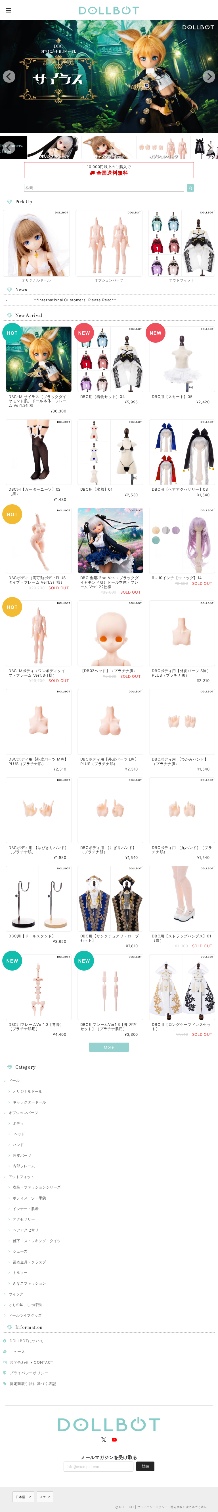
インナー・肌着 (26, 1208)
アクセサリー (24, 1219)
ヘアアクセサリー (27, 1230)
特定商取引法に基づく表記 (33, 1383)
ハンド (18, 1144)
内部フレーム (24, 1166)
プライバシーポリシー (29, 1373)
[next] (209, 76)
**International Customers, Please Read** (75, 300)
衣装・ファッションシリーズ (37, 1187)
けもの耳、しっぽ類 (25, 1304)
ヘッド (19, 1134)
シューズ (20, 1251)
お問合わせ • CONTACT (31, 1362)
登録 (145, 1466)
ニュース (17, 1351)
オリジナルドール (27, 1091)
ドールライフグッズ (25, 1315)
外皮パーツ (22, 1155)
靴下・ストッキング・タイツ (37, 1240)
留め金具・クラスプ (29, 1262)
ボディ (18, 1123)
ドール (14, 1080)
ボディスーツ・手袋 (29, 1198)
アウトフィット (21, 1176)
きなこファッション (29, 1283)
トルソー (20, 1272)
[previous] (9, 76)
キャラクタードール (29, 1102)
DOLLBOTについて (26, 1341)
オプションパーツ (23, 1112)
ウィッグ (16, 1294)
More (109, 1047)
